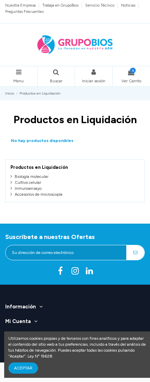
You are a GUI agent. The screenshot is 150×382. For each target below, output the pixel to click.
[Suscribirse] (135, 252)
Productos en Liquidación (39, 167)
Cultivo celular (28, 182)
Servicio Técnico (100, 5)
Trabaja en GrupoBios (61, 5)
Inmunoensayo (28, 188)
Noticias (128, 5)
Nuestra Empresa (21, 5)
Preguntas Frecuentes (24, 11)
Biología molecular (31, 176)
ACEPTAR (23, 368)
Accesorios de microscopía (38, 194)
